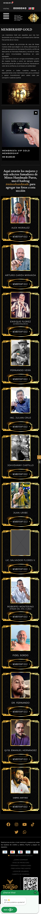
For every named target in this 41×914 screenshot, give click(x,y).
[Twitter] (16, 832)
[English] (29, 9)
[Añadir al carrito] (36, 113)
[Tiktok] (33, 824)
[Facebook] (8, 824)
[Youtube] (24, 824)
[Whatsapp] (24, 832)
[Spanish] (33, 9)
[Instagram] (16, 824)
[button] (6, 16)
